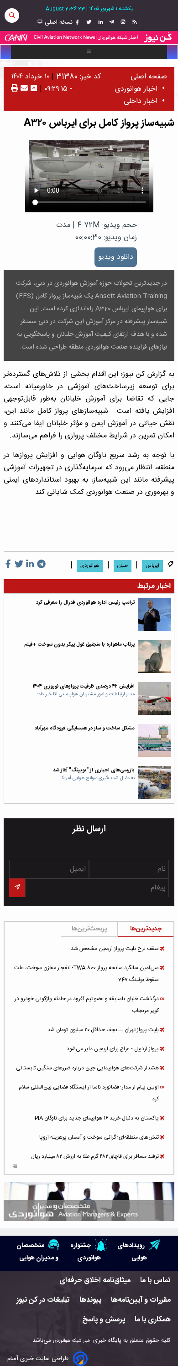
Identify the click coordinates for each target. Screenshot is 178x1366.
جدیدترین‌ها (146, 929)
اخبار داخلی (140, 101)
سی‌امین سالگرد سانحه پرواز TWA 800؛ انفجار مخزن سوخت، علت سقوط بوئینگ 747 (86, 973)
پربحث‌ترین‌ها (89, 929)
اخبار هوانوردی (136, 89)
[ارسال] (23, 89)
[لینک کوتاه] (33, 89)
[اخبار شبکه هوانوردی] (89, 37)
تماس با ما (155, 1280)
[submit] (17, 887)
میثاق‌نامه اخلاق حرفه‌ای (95, 1280)
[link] (133, 22)
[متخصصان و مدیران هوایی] (89, 1201)
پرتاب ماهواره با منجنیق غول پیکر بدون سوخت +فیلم (79, 644)
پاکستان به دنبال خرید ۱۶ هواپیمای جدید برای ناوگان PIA (97, 1118)
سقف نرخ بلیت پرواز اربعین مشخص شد (115, 948)
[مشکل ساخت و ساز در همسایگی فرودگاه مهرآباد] (154, 740)
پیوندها (90, 1300)
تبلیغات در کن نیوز (43, 1300)
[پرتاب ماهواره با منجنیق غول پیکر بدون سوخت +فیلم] (154, 656)
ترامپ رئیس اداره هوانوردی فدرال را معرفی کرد (85, 602)
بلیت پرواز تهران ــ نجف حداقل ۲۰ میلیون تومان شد (103, 1029)
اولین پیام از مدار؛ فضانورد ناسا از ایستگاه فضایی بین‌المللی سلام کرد (89, 1093)
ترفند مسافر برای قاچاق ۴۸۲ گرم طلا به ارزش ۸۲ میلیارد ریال (95, 1156)
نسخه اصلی (58, 22)
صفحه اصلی (149, 77)
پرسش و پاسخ (103, 1320)
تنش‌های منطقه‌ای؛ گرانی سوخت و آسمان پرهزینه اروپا (99, 1137)
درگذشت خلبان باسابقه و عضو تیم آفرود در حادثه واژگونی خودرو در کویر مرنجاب (87, 1004)
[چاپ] (14, 89)
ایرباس (152, 566)
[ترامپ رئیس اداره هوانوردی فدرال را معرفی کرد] (154, 614)
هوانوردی (89, 566)
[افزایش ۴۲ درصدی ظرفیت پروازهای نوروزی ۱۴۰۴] (154, 698)
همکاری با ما (153, 1320)
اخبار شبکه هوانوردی (72, 1341)
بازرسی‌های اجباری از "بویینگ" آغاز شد (94, 770)
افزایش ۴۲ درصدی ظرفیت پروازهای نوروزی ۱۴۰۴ (84, 686)
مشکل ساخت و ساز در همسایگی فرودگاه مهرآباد (85, 728)
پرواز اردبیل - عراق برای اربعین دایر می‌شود (113, 1048)
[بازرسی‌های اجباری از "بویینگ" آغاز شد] (154, 782)
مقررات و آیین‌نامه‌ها (141, 1300)
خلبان (122, 566)
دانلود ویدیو (115, 257)
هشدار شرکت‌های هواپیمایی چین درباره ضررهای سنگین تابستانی (87, 1068)
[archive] (15, 1167)
